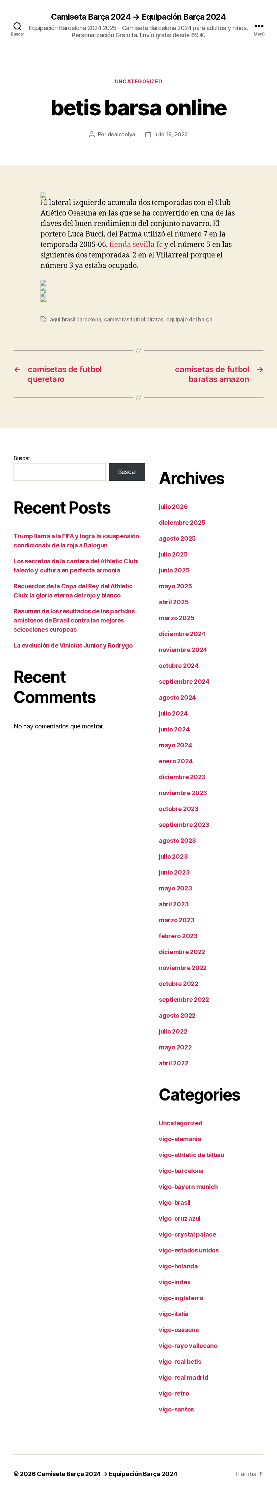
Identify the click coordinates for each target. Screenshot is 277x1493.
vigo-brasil (175, 1202)
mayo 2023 (175, 888)
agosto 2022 (177, 1015)
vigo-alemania (180, 1139)
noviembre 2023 (183, 792)
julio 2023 (173, 856)
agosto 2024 (177, 697)
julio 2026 (173, 506)
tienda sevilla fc (135, 244)
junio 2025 (174, 570)
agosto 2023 (177, 840)
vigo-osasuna (179, 1329)
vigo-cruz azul (180, 1218)
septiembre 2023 (184, 824)
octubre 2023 (179, 808)
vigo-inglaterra (181, 1298)
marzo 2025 (176, 617)
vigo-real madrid (183, 1377)
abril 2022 (173, 1063)
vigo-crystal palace (187, 1234)
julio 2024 (173, 713)
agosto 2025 (177, 538)
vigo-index (174, 1282)
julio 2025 (173, 554)
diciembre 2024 (182, 633)
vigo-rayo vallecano (188, 1345)
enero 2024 (176, 761)
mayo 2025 (175, 586)
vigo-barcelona (181, 1170)
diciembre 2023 (182, 777)
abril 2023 (173, 904)
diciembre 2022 (182, 951)
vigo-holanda (178, 1266)
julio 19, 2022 (171, 134)
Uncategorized (138, 81)
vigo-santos (176, 1409)
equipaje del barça (189, 319)
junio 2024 (174, 729)
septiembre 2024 (184, 681)
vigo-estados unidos (189, 1250)
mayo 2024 (175, 745)
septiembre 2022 (184, 999)
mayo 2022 (175, 1047)
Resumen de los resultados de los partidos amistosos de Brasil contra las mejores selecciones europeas (74, 620)
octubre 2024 (179, 665)
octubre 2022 (178, 983)
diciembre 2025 (182, 522)
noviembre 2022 (183, 967)
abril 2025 (173, 602)
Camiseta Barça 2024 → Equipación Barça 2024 (138, 17)
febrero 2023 (178, 936)
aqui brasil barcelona (75, 319)
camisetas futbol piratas (133, 319)
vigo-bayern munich (188, 1186)
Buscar (22, 458)
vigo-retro (174, 1393)
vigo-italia (173, 1313)
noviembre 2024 (183, 649)
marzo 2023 (176, 920)
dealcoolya (121, 134)
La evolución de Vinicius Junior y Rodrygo (73, 645)
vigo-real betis (180, 1361)
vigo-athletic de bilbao (191, 1154)
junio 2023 (174, 872)
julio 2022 (173, 1031)
